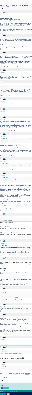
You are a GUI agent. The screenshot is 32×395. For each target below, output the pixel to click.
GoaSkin (2, 6)
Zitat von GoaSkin (4, 245)
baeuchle (4, 121)
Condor (2, 308)
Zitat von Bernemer (4, 163)
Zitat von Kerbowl (4, 138)
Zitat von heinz (3, 86)
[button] (1, 1)
